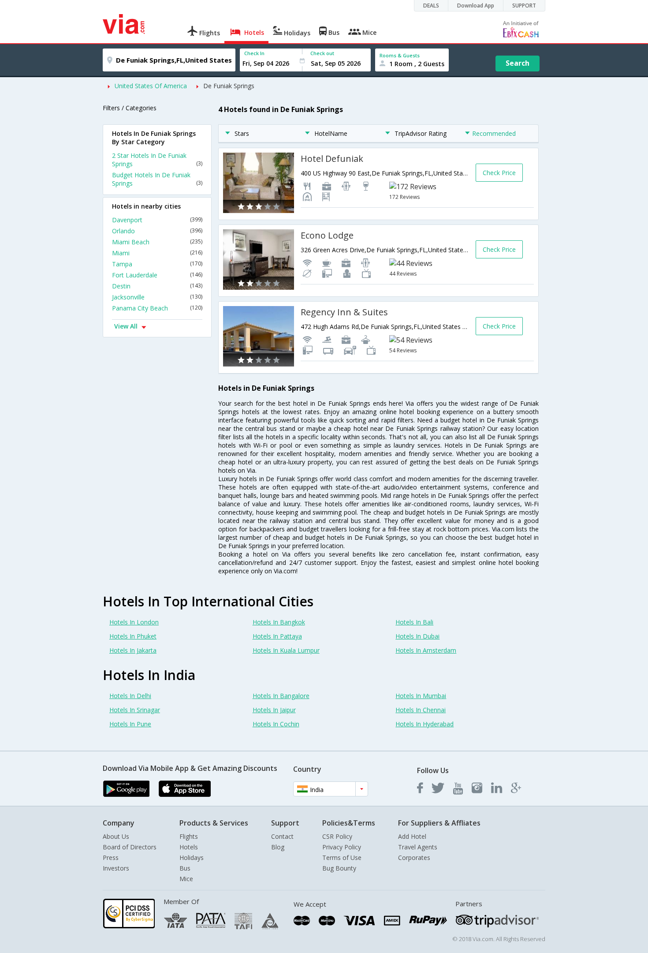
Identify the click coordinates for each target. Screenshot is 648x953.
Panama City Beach (157, 308)
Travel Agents (417, 847)
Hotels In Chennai (420, 710)
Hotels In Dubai (417, 636)
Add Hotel (412, 836)
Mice (186, 879)
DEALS (431, 5)
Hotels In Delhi (130, 695)
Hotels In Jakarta (132, 650)
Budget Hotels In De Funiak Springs (157, 179)
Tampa (157, 264)
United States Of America (151, 86)
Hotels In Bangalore (281, 695)
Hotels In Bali (414, 622)
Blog (277, 847)
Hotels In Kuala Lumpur (286, 650)
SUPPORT (524, 5)
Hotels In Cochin (276, 724)
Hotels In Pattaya (277, 636)
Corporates (414, 857)
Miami (157, 253)
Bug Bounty (339, 868)
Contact (282, 836)
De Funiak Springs (228, 86)
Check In (254, 53)
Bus (184, 868)
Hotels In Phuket (132, 636)
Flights (188, 836)
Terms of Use (341, 857)
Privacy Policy (341, 847)
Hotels (188, 847)
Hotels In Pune (130, 724)
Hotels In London (134, 622)
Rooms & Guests (400, 55)
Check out (322, 53)
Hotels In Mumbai (420, 695)
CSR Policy (337, 836)
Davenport (157, 220)
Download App (475, 5)
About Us (116, 836)
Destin (157, 286)
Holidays (191, 857)
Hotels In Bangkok (279, 622)
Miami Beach (157, 242)
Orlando (157, 231)
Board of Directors (129, 847)
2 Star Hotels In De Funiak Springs (157, 159)
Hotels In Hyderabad (424, 724)
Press (111, 857)
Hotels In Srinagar (134, 710)
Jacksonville (157, 297)
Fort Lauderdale (157, 275)
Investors (116, 868)
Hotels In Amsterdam (425, 650)
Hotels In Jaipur (274, 710)
